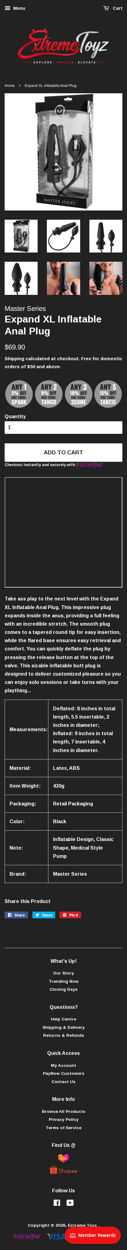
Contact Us (63, 1081)
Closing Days (64, 989)
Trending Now (64, 981)
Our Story (63, 973)
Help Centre (63, 1019)
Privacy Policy (64, 1119)
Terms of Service (63, 1127)
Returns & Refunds (63, 1035)
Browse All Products (63, 1111)
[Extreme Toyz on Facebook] (56, 1204)
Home (10, 85)
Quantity (15, 416)
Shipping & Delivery (64, 1027)
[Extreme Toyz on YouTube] (70, 1204)
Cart (117, 8)
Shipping (14, 358)
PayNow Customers (63, 1073)
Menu (18, 8)
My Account (63, 1065)
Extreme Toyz (83, 1225)
